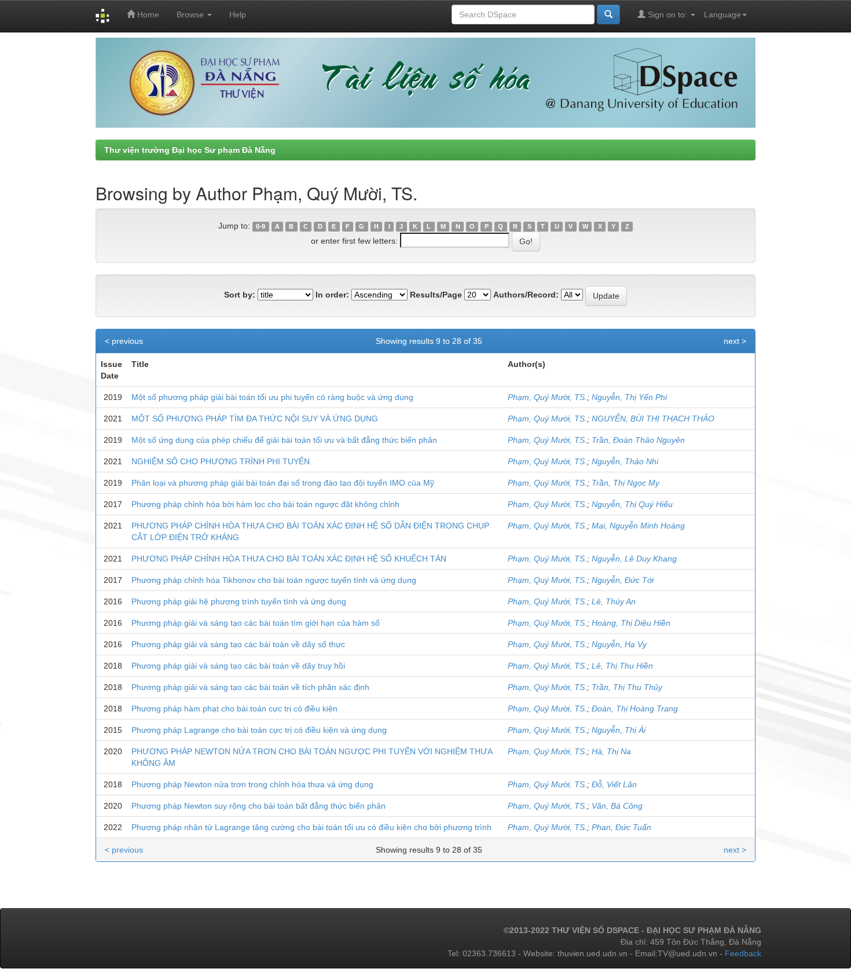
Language (722, 14)
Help (237, 14)
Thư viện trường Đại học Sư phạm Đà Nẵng (190, 150)
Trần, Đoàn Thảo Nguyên (638, 440)
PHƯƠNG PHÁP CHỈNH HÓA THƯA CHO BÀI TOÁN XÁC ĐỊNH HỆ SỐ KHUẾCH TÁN (288, 558)
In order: (332, 294)
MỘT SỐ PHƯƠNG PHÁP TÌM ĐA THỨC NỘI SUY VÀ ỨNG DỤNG (254, 418)
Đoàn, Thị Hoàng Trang (635, 708)
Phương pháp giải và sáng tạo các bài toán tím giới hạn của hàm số (255, 622)
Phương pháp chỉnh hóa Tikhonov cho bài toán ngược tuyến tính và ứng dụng (273, 580)
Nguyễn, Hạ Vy (619, 644)
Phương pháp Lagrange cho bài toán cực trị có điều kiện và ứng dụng (259, 730)
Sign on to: (667, 14)
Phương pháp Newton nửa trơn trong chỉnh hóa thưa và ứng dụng (252, 784)
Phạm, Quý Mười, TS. (547, 397)
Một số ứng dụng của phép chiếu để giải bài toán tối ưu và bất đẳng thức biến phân (284, 440)
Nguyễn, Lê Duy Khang (634, 558)
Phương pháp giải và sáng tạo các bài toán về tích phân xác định (250, 687)
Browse (191, 14)
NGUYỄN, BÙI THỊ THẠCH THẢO (653, 418)
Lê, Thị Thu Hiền (622, 665)
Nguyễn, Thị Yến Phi (629, 397)
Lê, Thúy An (614, 601)
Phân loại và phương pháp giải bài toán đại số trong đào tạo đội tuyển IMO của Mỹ (282, 482)
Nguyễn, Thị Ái (618, 730)
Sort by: (239, 294)
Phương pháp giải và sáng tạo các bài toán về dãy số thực (238, 644)
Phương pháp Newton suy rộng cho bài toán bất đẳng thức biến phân (258, 805)
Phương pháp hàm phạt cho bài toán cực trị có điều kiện (234, 708)
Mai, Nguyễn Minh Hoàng (638, 525)
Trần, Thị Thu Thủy (627, 687)
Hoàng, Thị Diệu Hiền (631, 622)
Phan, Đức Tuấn (621, 827)
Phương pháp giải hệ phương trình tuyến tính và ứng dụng (238, 601)
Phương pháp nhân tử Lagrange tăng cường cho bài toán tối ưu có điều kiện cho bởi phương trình (311, 827)
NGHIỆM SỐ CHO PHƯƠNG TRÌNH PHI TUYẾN (220, 461)
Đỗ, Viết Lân (614, 784)
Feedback (743, 953)
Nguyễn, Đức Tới (623, 580)
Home (147, 14)
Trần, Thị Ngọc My (625, 482)
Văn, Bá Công (617, 805)
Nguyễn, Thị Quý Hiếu (632, 504)
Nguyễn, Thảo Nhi (625, 461)
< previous (124, 341)
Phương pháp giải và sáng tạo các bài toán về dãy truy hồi (238, 665)
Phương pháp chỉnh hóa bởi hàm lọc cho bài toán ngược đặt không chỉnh (265, 504)
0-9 (260, 226)
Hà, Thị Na (611, 751)
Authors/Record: (526, 294)
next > (735, 341)
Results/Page (436, 294)
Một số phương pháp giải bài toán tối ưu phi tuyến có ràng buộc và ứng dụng (272, 397)
